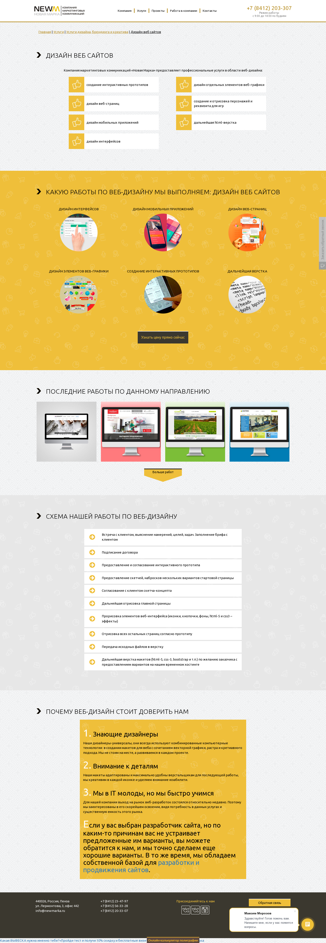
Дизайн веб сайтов (146, 32)
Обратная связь (269, 903)
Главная (44, 32)
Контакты (210, 10)
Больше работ (163, 472)
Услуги (141, 10)
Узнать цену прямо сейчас (163, 337)
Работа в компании (183, 10)
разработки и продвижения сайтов (141, 866)
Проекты (158, 10)
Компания (125, 10)
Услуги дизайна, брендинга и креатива (97, 32)
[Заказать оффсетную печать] (173, 939)
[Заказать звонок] (322, 243)
